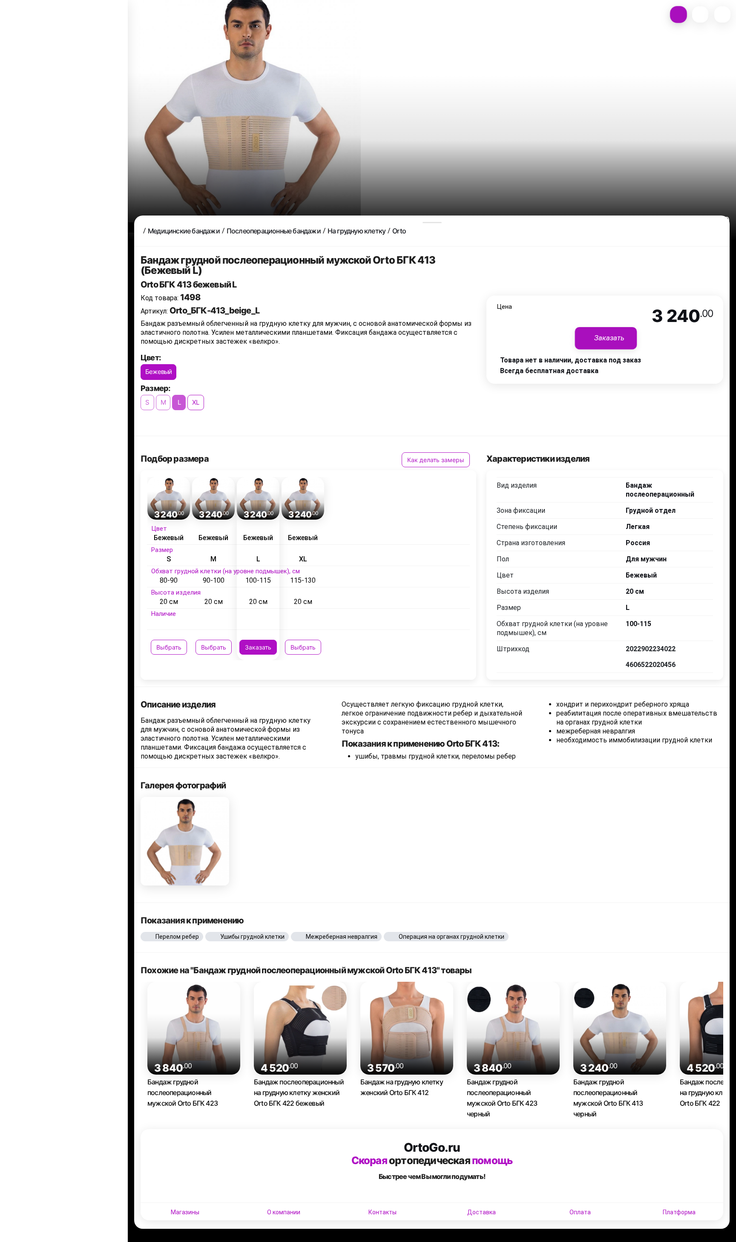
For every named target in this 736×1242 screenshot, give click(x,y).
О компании (283, 1212)
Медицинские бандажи (184, 231)
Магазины (185, 1212)
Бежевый (158, 372)
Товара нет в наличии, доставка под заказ (570, 360)
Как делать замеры (435, 459)
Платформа (679, 1212)
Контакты (382, 1212)
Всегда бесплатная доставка (549, 371)
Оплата (580, 1212)
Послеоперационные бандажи (274, 231)
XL (195, 402)
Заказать (258, 647)
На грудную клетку (356, 231)
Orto (399, 231)
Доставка (481, 1212)
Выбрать (168, 647)
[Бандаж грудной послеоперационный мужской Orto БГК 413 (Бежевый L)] (184, 841)
